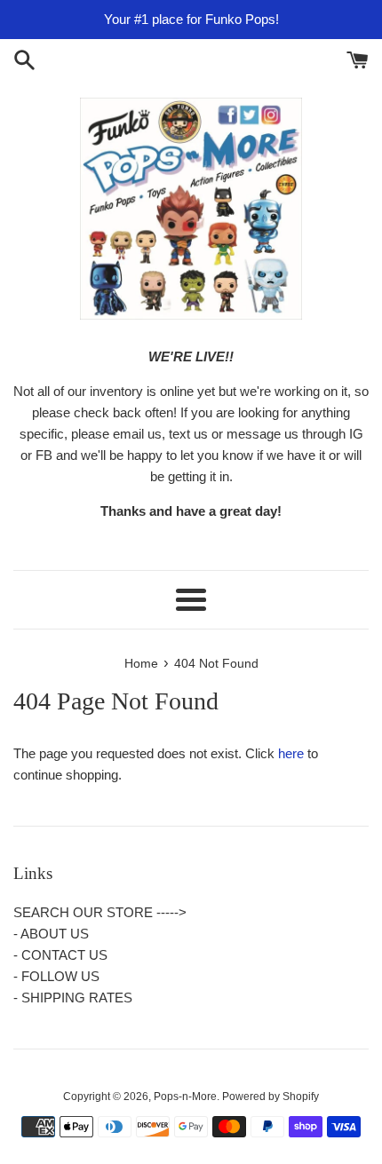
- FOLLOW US (56, 976)
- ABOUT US (51, 933)
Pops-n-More (185, 1096)
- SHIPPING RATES (72, 997)
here (291, 753)
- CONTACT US (60, 954)
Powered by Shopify (270, 1096)
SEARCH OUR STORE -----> (100, 912)
